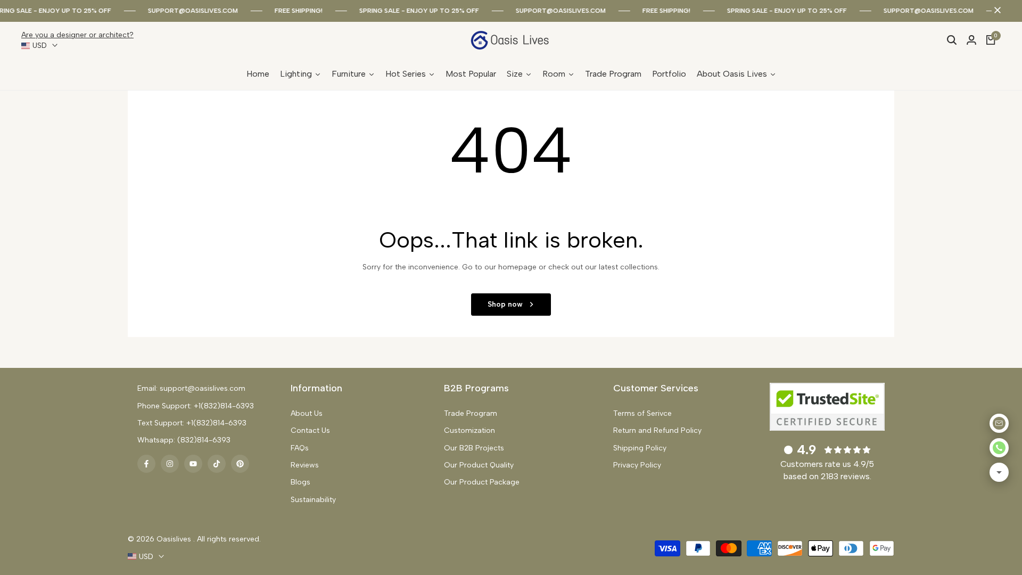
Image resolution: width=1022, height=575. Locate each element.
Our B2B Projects (474, 448)
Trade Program (470, 413)
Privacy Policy (637, 465)
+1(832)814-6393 (224, 405)
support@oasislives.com (188, 10)
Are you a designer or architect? (77, 34)
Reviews (305, 465)
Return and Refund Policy (657, 430)
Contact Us (310, 430)
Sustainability (313, 499)
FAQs (300, 448)
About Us (307, 413)
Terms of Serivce (642, 413)
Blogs (300, 482)
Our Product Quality (479, 465)
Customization (469, 430)
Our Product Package (482, 482)
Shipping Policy (639, 448)
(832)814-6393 (203, 440)
